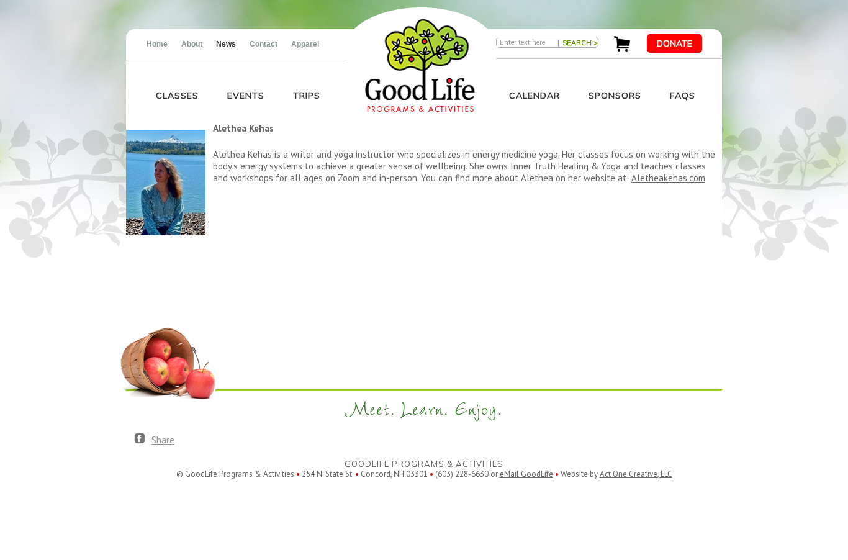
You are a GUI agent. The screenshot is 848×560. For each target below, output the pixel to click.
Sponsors (615, 95)
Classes (177, 95)
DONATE (674, 43)
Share (162, 439)
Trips (306, 95)
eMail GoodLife (526, 474)
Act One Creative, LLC (636, 474)
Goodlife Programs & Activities (420, 65)
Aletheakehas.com (668, 178)
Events (245, 95)
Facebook (139, 439)
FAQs (682, 95)
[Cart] (622, 48)
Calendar (534, 95)
